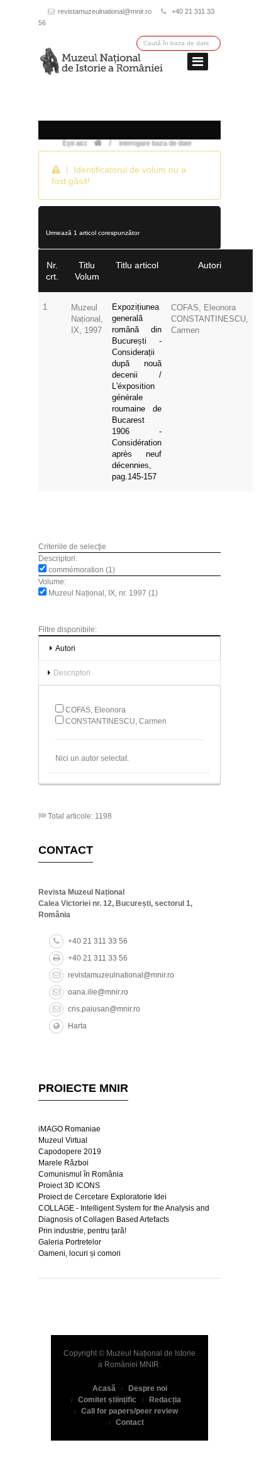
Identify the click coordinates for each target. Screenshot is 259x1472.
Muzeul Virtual (62, 1140)
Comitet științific (107, 1399)
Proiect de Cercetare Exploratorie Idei (102, 1196)
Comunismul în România (80, 1174)
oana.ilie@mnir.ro (98, 992)
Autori (65, 648)
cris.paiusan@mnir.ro (104, 1009)
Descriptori (72, 672)
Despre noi (147, 1388)
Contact (130, 1422)
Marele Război (63, 1163)
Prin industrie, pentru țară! (82, 1230)
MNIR (149, 1364)
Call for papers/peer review (129, 1411)
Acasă (104, 1388)
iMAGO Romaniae (69, 1129)
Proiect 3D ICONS (69, 1185)
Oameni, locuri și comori (79, 1253)
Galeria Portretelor (69, 1242)
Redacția (165, 1399)
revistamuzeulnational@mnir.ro (105, 11)
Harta (77, 1026)
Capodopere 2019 (69, 1151)
